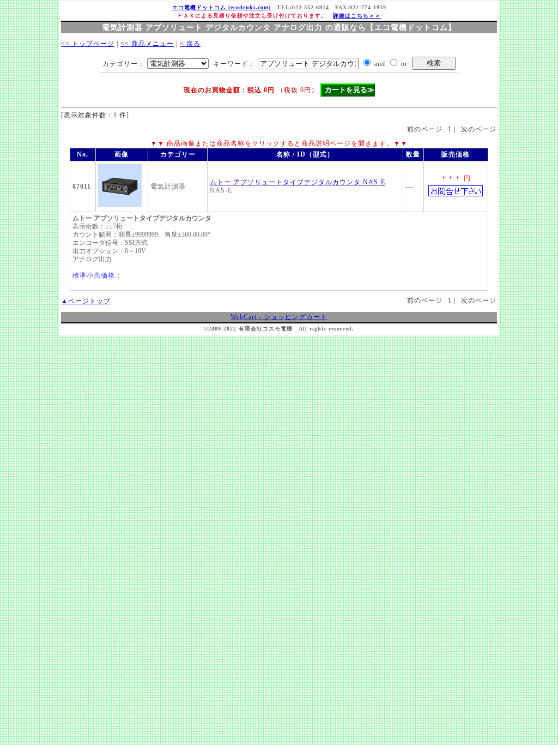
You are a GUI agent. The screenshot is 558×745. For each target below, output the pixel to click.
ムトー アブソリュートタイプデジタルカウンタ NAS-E (297, 182)
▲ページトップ (86, 301)
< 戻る (190, 43)
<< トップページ (87, 43)
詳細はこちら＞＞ (357, 16)
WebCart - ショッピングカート (279, 317)
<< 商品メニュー (147, 43)
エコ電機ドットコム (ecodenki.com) (221, 7)
